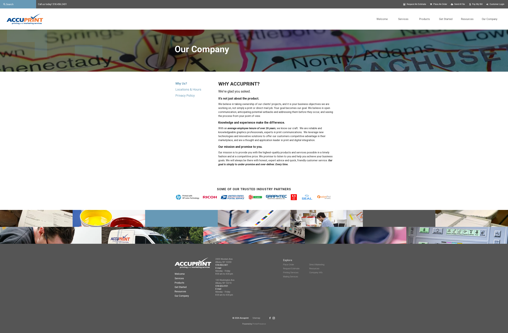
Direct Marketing (316, 264)
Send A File (459, 4)
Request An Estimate (416, 4)
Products (424, 19)
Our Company (489, 19)
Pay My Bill (477, 4)
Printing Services (290, 272)
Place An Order (440, 4)
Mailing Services (290, 276)
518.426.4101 (221, 286)
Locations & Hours (188, 89)
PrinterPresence (259, 324)
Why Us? (181, 83)
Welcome (382, 19)
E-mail (218, 268)
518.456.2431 (221, 265)
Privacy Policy (185, 95)
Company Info (316, 272)
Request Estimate (291, 268)
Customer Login (497, 4)
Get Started (445, 19)
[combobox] (18, 4)
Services (403, 19)
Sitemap (256, 318)
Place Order (288, 264)
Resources (467, 19)
